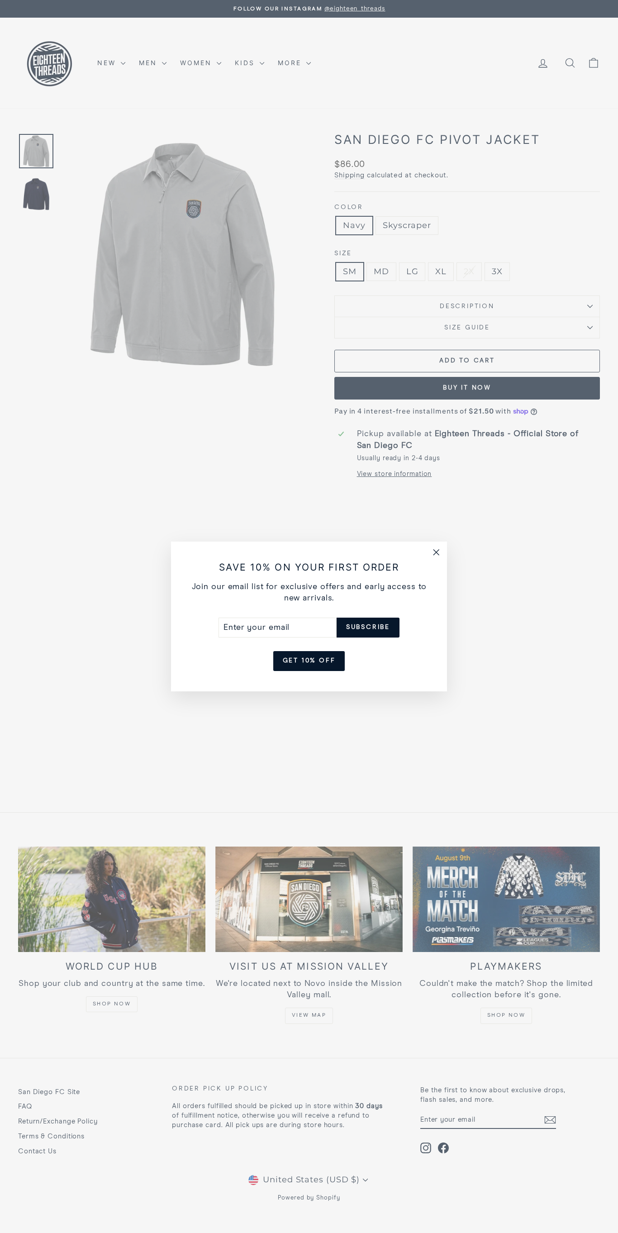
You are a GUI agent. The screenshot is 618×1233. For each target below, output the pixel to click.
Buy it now (467, 388)
